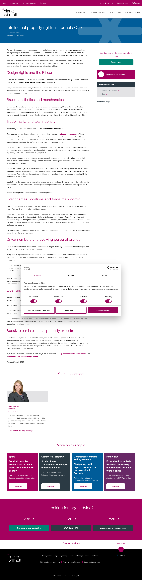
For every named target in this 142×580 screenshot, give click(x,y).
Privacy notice (47, 556)
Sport (104, 94)
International (80, 12)
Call (106, 3)
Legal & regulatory (60, 556)
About (4, 3)
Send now (116, 62)
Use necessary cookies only (39, 310)
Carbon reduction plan (92, 562)
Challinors (94, 556)
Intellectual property (14, 32)
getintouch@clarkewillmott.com (113, 528)
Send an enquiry (123, 3)
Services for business (132, 12)
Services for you (115, 12)
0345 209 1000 (71, 528)
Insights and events (29, 3)
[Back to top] (121, 549)
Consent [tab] (37, 276)
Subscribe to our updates (115, 74)
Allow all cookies (102, 310)
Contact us (14, 3)
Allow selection (71, 310)
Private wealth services (97, 12)
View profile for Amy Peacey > (21, 430)
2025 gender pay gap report (50, 562)
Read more (21, 487)
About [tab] (104, 275)
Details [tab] (71, 275)
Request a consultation (29, 528)
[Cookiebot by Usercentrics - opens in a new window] (108, 268)
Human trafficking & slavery (79, 556)
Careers (43, 3)
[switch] (58, 301)
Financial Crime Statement (72, 562)
